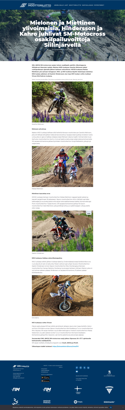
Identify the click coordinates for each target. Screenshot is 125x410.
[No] (123, 407)
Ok (111, 407)
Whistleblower (44, 372)
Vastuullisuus (87, 5)
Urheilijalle (59, 5)
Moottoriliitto (75, 5)
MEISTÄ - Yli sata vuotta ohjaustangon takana (53, 366)
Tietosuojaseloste (45, 370)
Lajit (66, 5)
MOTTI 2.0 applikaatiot (46, 374)
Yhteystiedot (99, 5)
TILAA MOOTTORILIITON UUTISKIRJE (81, 379)
